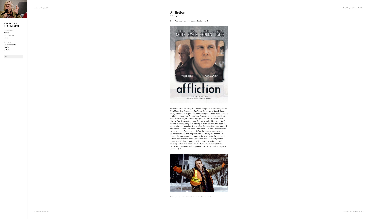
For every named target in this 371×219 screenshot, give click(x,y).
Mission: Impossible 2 (41, 211)
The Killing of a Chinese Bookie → (353, 8)
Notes (6, 47)
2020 (183, 16)
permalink (208, 197)
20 (180, 16)
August (177, 16)
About (6, 32)
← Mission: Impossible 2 (41, 8)
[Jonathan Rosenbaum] (13, 9)
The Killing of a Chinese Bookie (353, 211)
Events (6, 37)
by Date (7, 49)
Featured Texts (10, 44)
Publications (9, 35)
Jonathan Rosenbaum (11, 24)
